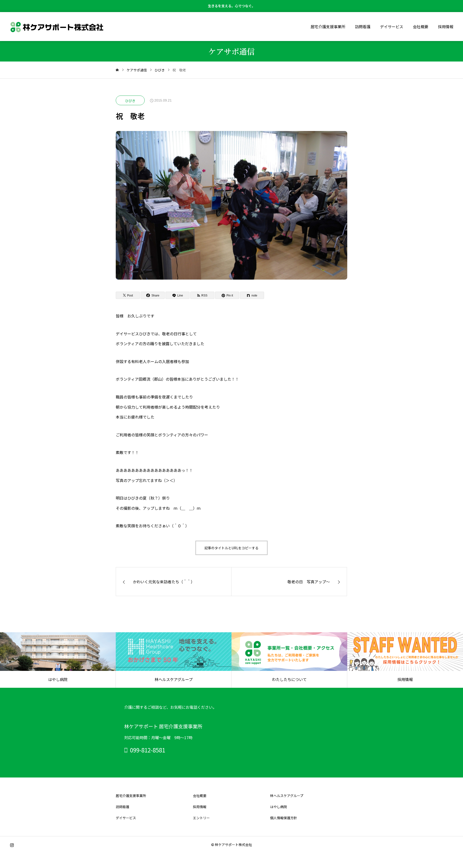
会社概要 (420, 26)
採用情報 (445, 26)
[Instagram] (12, 845)
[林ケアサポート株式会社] (57, 26)
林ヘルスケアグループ (286, 795)
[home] (117, 70)
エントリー (201, 817)
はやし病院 (278, 806)
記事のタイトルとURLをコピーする (231, 547)
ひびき (130, 100)
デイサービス (391, 26)
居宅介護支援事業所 (328, 26)
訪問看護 (362, 26)
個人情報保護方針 (283, 817)
